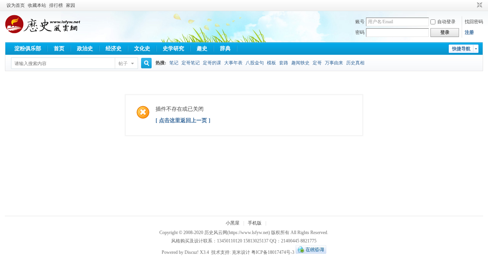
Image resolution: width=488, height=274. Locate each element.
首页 (59, 48)
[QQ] (310, 252)
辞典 (225, 48)
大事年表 (233, 62)
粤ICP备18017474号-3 (272, 252)
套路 (283, 62)
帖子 (123, 63)
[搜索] (145, 63)
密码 (359, 32)
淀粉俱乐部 (27, 48)
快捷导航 (461, 48)
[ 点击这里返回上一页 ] (183, 120)
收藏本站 (37, 5)
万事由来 (334, 62)
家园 (70, 5)
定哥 (317, 62)
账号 (359, 21)
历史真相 (355, 62)
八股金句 (255, 62)
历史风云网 (215, 232)
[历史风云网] (42, 32)
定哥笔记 (190, 62)
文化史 (142, 48)
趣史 (202, 48)
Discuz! (192, 252)
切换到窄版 (478, 5)
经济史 (114, 48)
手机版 (255, 223)
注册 (469, 32)
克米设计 (241, 252)
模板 (271, 62)
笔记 (173, 62)
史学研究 (173, 48)
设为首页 (15, 5)
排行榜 (56, 5)
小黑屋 (232, 223)
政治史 (85, 48)
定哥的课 (212, 62)
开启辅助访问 (472, 5)
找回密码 (474, 21)
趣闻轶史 (300, 62)
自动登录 (446, 21)
